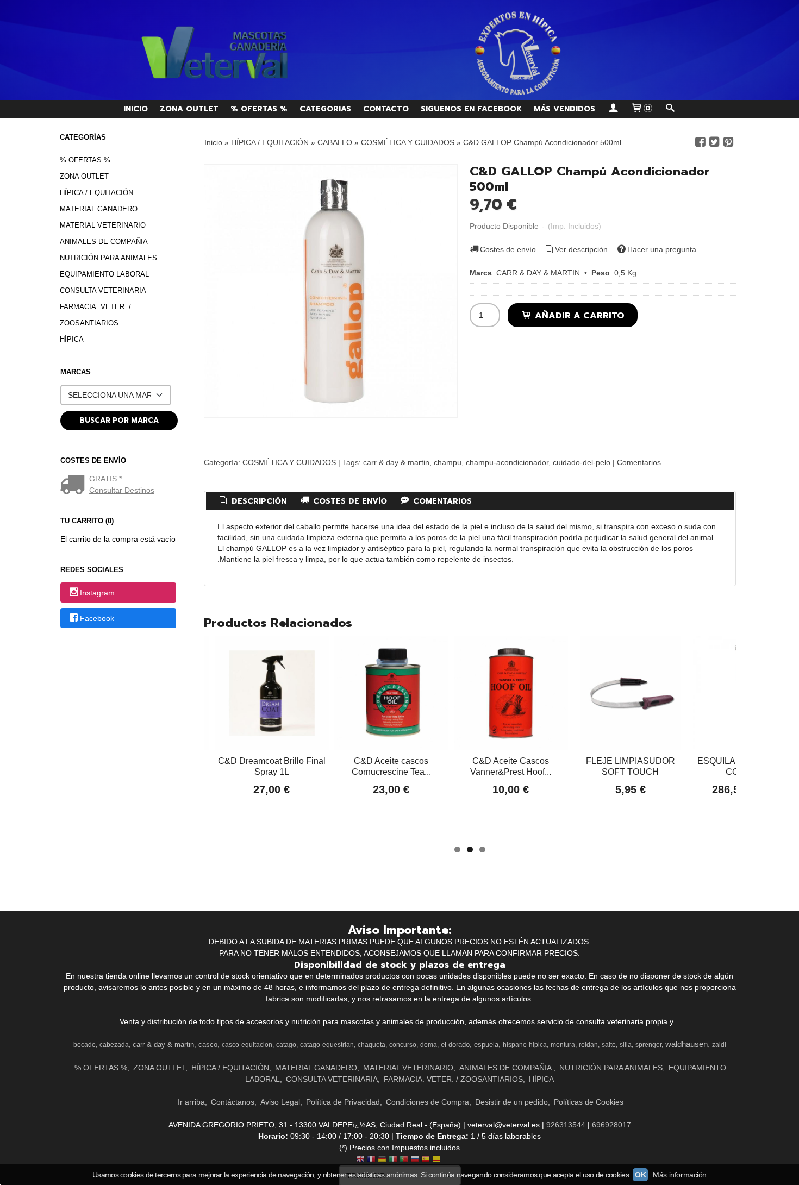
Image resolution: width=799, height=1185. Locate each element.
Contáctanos (232, 1102)
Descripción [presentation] (257, 501)
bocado (84, 1045)
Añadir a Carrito (578, 315)
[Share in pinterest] (728, 142)
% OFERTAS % (259, 109)
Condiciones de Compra (427, 1102)
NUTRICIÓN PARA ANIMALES (108, 258)
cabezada (114, 1045)
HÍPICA (72, 339)
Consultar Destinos (121, 490)
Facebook (97, 619)
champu (447, 462)
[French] (371, 1160)
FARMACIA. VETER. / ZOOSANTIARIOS (95, 315)
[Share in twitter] (714, 142)
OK (640, 1174)
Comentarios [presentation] (441, 501)
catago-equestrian (327, 1045)
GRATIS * (105, 478)
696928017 (611, 1124)
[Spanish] (425, 1160)
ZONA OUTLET (189, 109)
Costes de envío (508, 249)
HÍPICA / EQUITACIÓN (96, 193)
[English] (360, 1160)
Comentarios (639, 462)
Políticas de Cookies (588, 1102)
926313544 (565, 1124)
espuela (486, 1044)
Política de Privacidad (343, 1102)
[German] (382, 1160)
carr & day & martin (396, 462)
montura (563, 1045)
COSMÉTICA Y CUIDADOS (289, 462)
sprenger (648, 1045)
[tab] (252, 501)
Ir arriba (191, 1102)
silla (626, 1045)
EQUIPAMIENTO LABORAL (104, 274)
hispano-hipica (525, 1045)
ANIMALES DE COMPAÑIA (104, 241)
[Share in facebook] (700, 142)
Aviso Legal (280, 1102)
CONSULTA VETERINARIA (103, 290)
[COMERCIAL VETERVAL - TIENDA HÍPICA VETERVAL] (399, 50)
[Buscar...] (670, 109)
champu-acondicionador (507, 462)
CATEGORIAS (325, 109)
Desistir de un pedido (511, 1102)
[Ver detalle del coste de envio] (74, 485)
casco (207, 1044)
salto (609, 1045)
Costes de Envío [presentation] (348, 501)
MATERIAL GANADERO (99, 209)
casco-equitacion (247, 1045)
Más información (680, 1174)
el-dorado (455, 1044)
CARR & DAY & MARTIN (538, 272)
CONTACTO (386, 109)
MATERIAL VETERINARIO (103, 225)
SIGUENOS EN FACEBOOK (471, 109)
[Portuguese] (404, 1160)
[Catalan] (437, 1160)
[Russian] (414, 1160)
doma (428, 1045)
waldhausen (686, 1044)
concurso (402, 1045)
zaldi (719, 1045)
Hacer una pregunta (661, 249)
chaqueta (371, 1045)
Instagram (97, 592)
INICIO (135, 109)
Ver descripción (581, 249)
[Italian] (393, 1160)
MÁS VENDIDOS (564, 109)
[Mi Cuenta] (613, 109)
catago (286, 1045)
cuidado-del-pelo (581, 462)
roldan (588, 1045)
